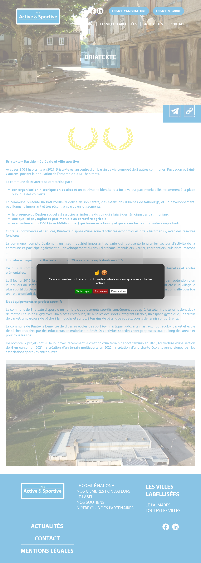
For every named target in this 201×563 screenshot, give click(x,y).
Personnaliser (118, 291)
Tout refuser (101, 291)
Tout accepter (83, 291)
